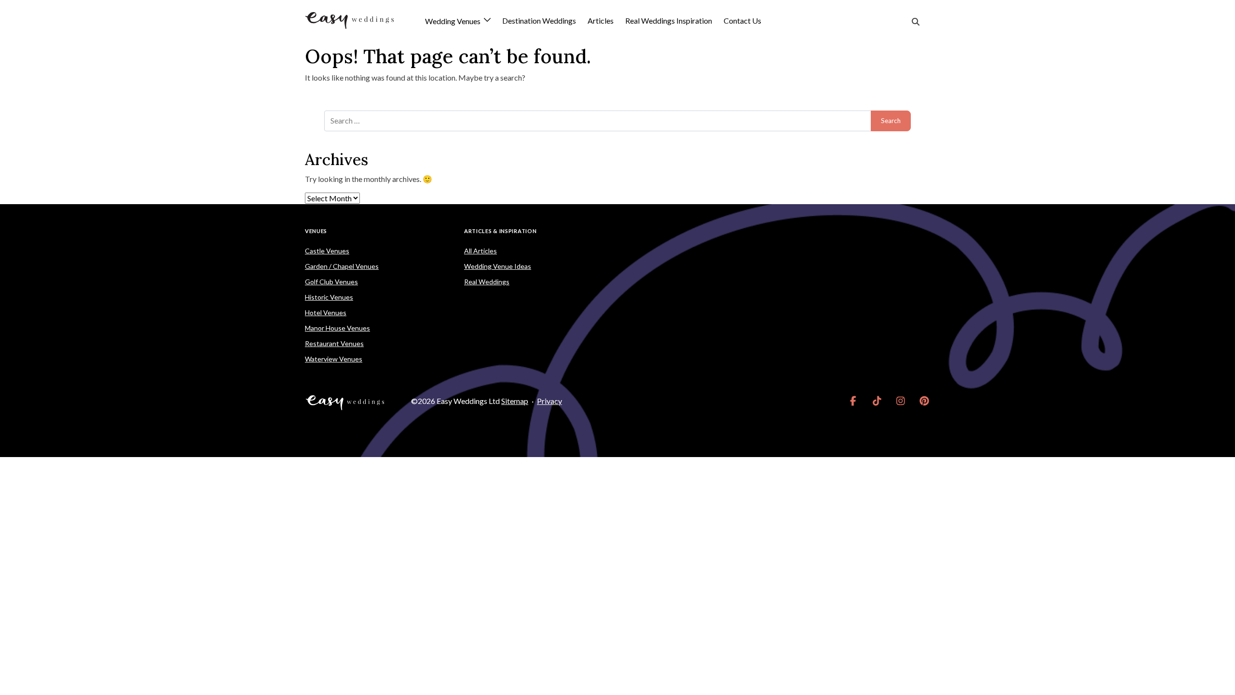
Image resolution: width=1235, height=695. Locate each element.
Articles (601, 20)
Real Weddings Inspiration (668, 20)
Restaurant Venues (334, 343)
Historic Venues (329, 297)
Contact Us (742, 20)
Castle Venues (327, 251)
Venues (316, 231)
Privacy (549, 400)
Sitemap (514, 400)
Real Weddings (486, 282)
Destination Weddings (539, 20)
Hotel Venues (325, 312)
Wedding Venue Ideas (497, 266)
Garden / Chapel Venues (342, 266)
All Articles (480, 251)
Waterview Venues (333, 359)
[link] (853, 401)
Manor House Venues (337, 328)
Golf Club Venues (331, 282)
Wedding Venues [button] (453, 21)
